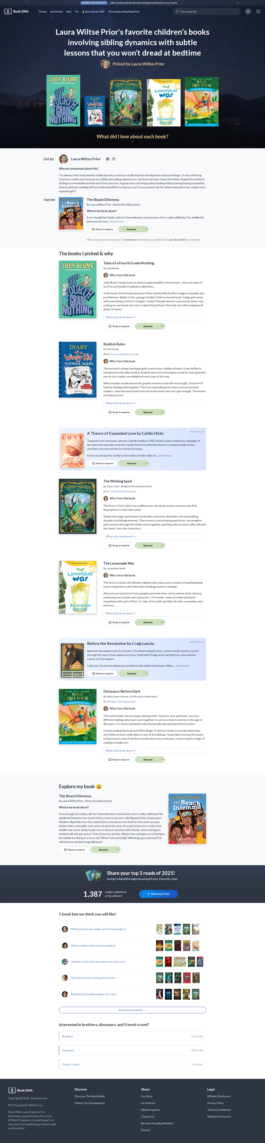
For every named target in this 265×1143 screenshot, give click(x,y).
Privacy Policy (215, 1103)
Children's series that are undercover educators (98, 961)
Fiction (43, 11)
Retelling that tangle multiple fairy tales (93, 994)
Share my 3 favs (160, 893)
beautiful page (128, 879)
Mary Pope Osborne (118, 696)
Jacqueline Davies (116, 568)
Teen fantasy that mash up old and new (93, 977)
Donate (145, 1130)
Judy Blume (113, 268)
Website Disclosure (219, 1116)
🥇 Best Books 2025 (93, 11)
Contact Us (147, 1116)
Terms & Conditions (219, 1109)
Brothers (67, 1036)
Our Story (147, 1096)
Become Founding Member (157, 1123)
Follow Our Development (90, 1103)
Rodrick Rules (114, 344)
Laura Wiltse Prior (147, 63)
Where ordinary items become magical (93, 945)
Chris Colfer (113, 486)
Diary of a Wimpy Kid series (124, 354)
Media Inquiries (150, 1109)
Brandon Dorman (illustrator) (136, 486)
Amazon (131, 229)
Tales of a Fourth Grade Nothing (128, 263)
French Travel (70, 1064)
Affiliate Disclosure (218, 1096)
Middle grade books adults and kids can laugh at (98, 929)
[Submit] (177, 11)
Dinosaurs (68, 1050)
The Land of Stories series (122, 491)
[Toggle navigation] (258, 11)
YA (76, 11)
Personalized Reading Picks (124, 11)
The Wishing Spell (117, 481)
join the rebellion (177, 239)
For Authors (148, 1103)
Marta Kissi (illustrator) (126, 204)
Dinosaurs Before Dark (121, 691)
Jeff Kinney (113, 349)
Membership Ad (197, 431)
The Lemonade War (118, 563)
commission (130, 239)
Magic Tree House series (122, 701)
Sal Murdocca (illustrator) (143, 696)
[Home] (18, 11)
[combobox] (207, 11)
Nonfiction (56, 11)
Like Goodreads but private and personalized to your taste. (144, 2)
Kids (68, 11)
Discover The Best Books (90, 1096)
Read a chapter (104, 229)
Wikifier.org (35, 1105)
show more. (117, 221)
